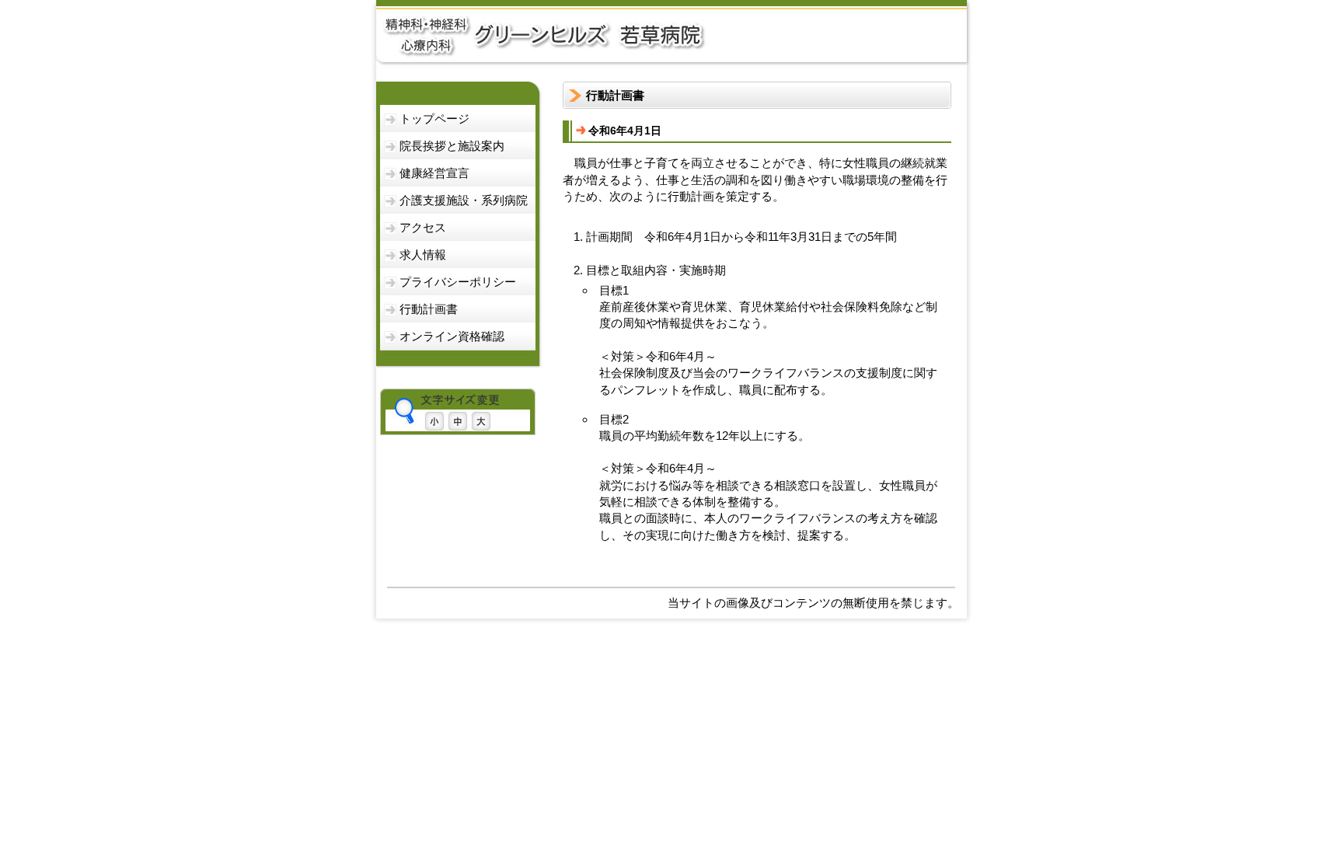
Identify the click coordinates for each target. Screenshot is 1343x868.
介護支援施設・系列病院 (463, 200)
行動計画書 (428, 308)
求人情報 (422, 254)
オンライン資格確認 (451, 336)
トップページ (434, 118)
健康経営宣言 (434, 173)
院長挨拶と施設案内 (451, 145)
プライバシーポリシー (457, 281)
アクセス (422, 227)
